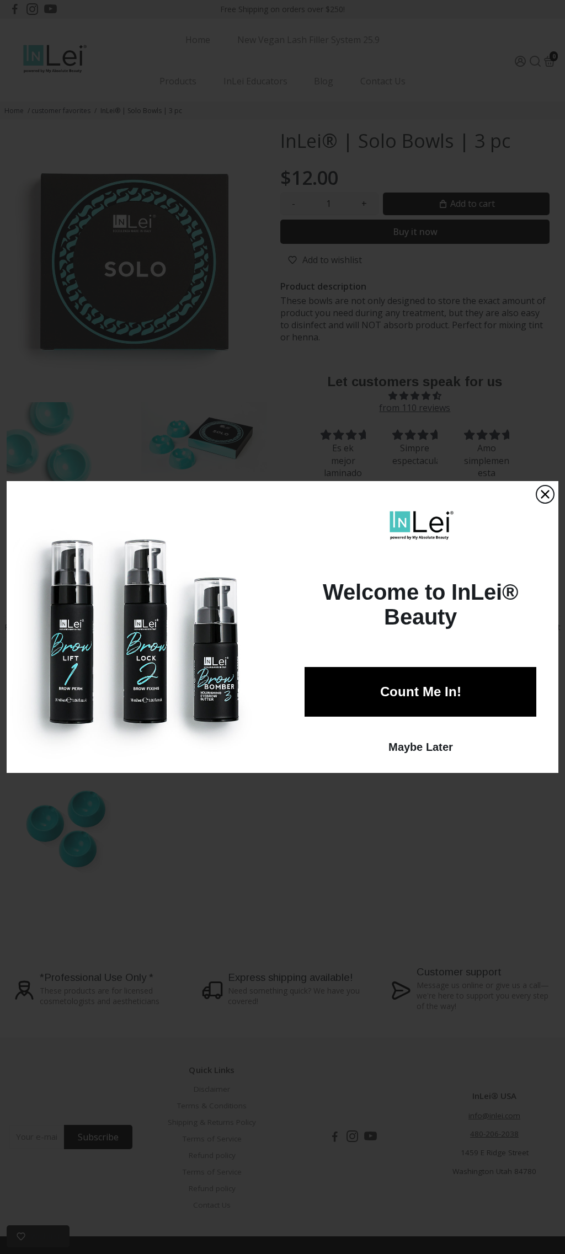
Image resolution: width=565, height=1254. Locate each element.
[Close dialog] (545, 494)
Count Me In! (420, 691)
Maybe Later (420, 747)
